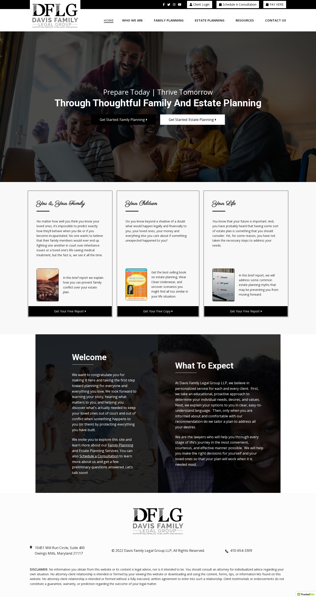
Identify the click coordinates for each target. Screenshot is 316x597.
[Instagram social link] (174, 4)
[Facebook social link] (163, 4)
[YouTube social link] (180, 4)
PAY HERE (277, 4)
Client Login (201, 4)
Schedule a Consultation (239, 4)
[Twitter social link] (169, 4)
